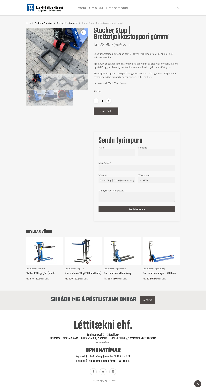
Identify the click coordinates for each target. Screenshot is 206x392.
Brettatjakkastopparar (67, 23)
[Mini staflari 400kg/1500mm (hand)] (83, 251)
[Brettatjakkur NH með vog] (122, 251)
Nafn (101, 147)
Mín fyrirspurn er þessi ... (112, 190)
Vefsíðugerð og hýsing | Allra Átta (103, 380)
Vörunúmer (144, 175)
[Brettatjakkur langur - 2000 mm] (161, 251)
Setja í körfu (106, 111)
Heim (28, 23)
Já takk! (147, 300)
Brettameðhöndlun (44, 23)
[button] (83, 32)
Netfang (142, 147)
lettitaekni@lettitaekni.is (142, 338)
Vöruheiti (103, 175)
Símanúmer (105, 162)
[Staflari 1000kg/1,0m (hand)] (44, 251)
